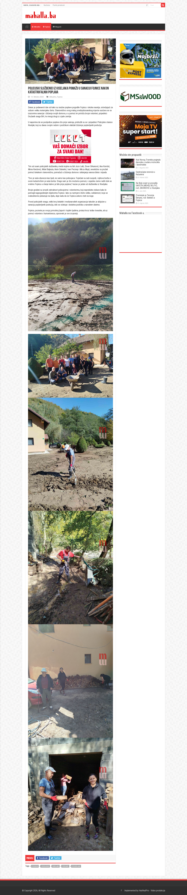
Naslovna (47, 5)
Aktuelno (37, 27)
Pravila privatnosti (59, 5)
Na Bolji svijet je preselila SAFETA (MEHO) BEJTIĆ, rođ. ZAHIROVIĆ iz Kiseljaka (148, 185)
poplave (65, 866)
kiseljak (56, 866)
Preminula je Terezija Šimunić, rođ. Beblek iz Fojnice (145, 198)
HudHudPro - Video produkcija (152, 890)
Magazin (58, 27)
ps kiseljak (76, 866)
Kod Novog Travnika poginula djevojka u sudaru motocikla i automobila (148, 162)
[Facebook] (147, 5)
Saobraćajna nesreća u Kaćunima (145, 173)
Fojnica (47, 27)
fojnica (35, 866)
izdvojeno (45, 866)
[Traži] (163, 5)
